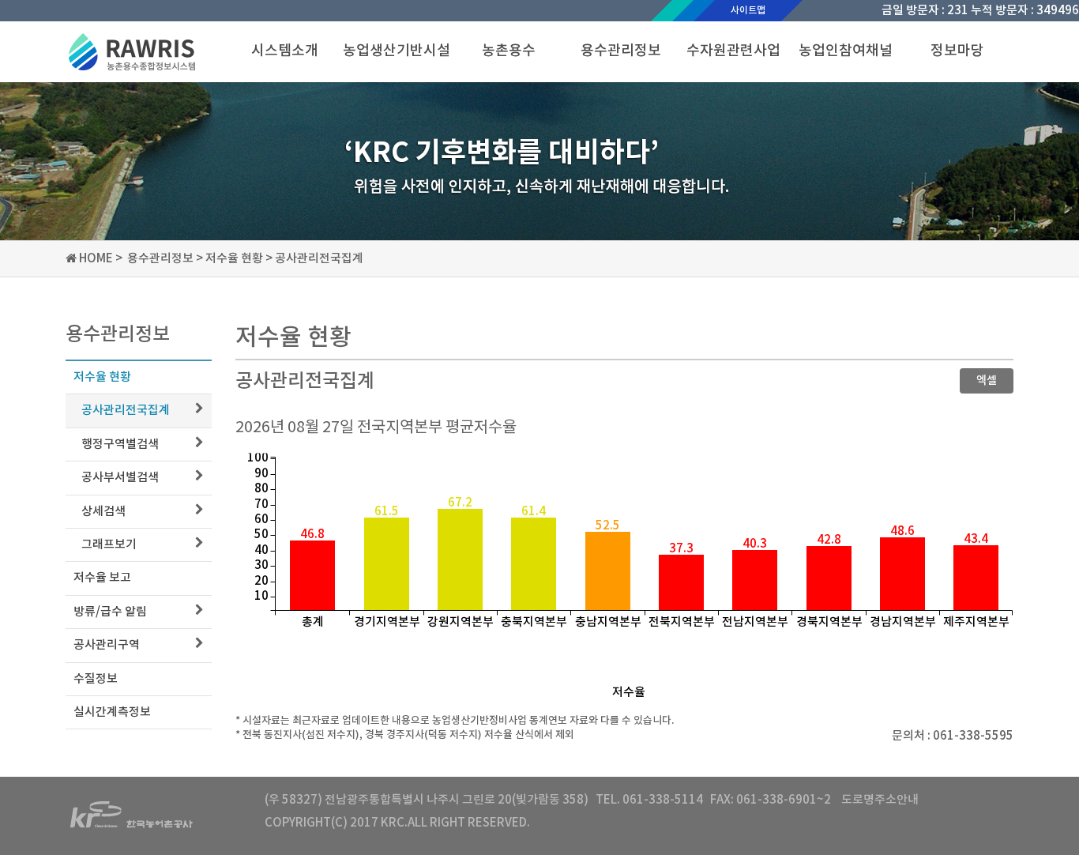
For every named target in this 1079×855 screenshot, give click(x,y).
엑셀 (986, 380)
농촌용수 (509, 51)
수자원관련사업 (733, 51)
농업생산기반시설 (396, 51)
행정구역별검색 (120, 444)
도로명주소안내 (879, 800)
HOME (96, 259)
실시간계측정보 (112, 712)
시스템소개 (284, 51)
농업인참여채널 (846, 51)
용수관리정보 (621, 51)
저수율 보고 (102, 578)
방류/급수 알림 (110, 612)
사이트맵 (748, 10)
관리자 (549, 823)
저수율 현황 (102, 377)
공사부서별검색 (120, 477)
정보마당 (957, 51)
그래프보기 (109, 545)
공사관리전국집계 (125, 410)
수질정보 (95, 679)
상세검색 (103, 511)
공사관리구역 (106, 645)
